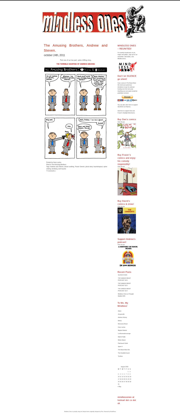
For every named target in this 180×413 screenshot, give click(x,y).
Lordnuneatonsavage (124, 333)
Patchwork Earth (123, 343)
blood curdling (69, 166)
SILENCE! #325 (122, 275)
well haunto (62, 169)
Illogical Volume (122, 330)
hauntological (98, 166)
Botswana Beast (123, 324)
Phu (102, 411)
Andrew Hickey (122, 317)
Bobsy (120, 320)
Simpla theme (86, 411)
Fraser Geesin (80, 166)
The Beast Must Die (124, 349)
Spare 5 (120, 346)
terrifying (55, 169)
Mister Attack (122, 340)
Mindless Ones (95, 21)
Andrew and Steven (57, 166)
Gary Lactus (121, 327)
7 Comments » (51, 171)
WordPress (113, 411)
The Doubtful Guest (124, 353)
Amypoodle (121, 314)
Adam (119, 311)
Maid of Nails (122, 337)
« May (119, 386)
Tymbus (120, 356)
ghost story (89, 166)
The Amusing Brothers (59, 164)
